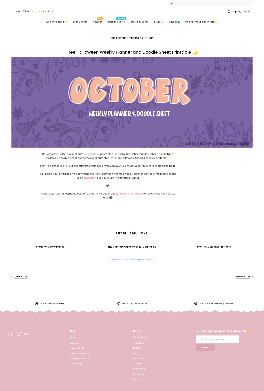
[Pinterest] (26, 334)
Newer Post (243, 276)
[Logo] (32, 11)
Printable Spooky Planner (50, 246)
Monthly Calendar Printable (214, 246)
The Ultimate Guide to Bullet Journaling (132, 246)
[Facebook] (11, 334)
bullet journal (91, 154)
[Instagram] (18, 334)
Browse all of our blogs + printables (132, 259)
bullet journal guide (131, 193)
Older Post (20, 276)
